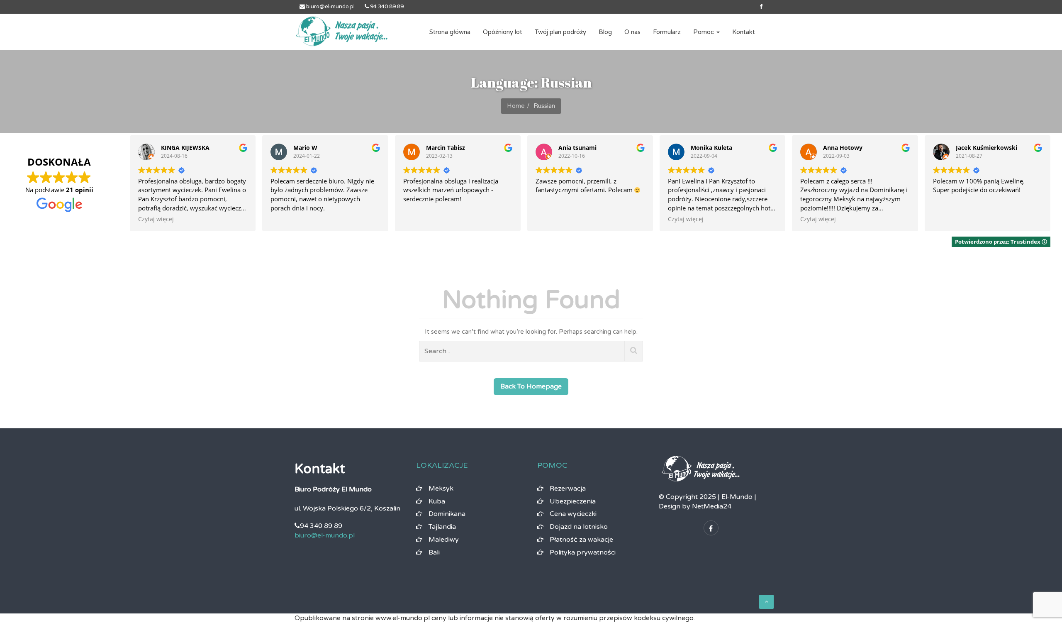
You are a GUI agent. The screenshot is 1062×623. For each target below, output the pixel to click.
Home (516, 106)
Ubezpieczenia (573, 501)
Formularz (667, 32)
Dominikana (447, 514)
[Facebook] (761, 7)
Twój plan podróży (560, 32)
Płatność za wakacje (581, 539)
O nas (632, 32)
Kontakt (743, 32)
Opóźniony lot (502, 32)
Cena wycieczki (573, 514)
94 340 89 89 (386, 6)
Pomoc (704, 32)
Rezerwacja (568, 488)
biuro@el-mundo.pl (330, 6)
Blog (605, 32)
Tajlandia (442, 527)
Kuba (437, 501)
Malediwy (444, 539)
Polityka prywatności (583, 552)
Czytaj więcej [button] (156, 219)
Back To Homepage (531, 386)
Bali (434, 552)
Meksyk (441, 488)
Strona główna (449, 32)
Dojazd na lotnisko (579, 527)
